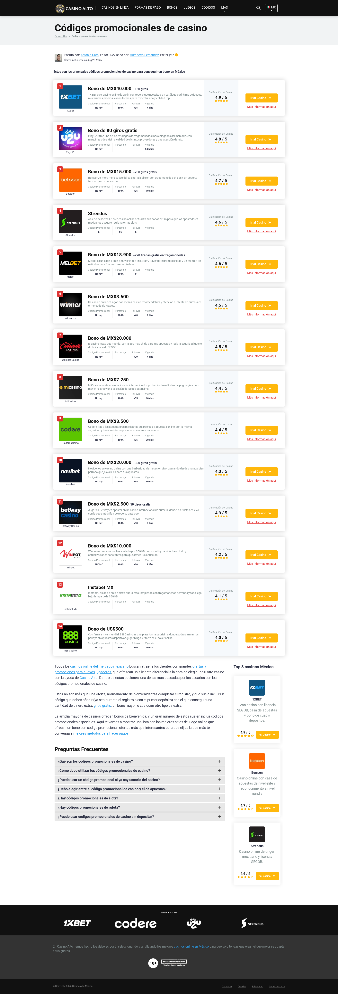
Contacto (227, 986)
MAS (224, 7)
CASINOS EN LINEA (115, 7)
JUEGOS (189, 7)
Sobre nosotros (277, 986)
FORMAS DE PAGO (148, 7)
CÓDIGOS (208, 7)
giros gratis (102, 706)
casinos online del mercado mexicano (99, 666)
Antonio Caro (90, 55)
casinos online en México (191, 946)
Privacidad (257, 986)
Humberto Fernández (144, 55)
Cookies (242, 986)
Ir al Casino (258, 98)
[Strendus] (257, 841)
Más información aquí (261, 107)
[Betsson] (257, 768)
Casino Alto (61, 36)
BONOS (172, 7)
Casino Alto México (82, 986)
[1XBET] (257, 694)
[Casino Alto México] (75, 7)
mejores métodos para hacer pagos (101, 733)
